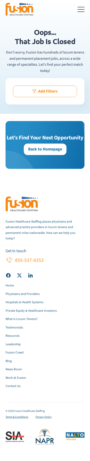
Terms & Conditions (17, 417)
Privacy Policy (44, 417)
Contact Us (13, 386)
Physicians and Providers (23, 294)
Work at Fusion (16, 378)
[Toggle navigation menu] (81, 9)
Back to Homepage (45, 149)
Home (10, 285)
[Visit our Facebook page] (8, 275)
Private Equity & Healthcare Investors (31, 310)
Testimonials (14, 327)
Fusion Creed (15, 352)
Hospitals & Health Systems (24, 302)
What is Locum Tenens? (22, 319)
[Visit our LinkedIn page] (30, 275)
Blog (9, 361)
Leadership (13, 344)
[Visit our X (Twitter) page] (19, 275)
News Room (14, 369)
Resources (13, 336)
